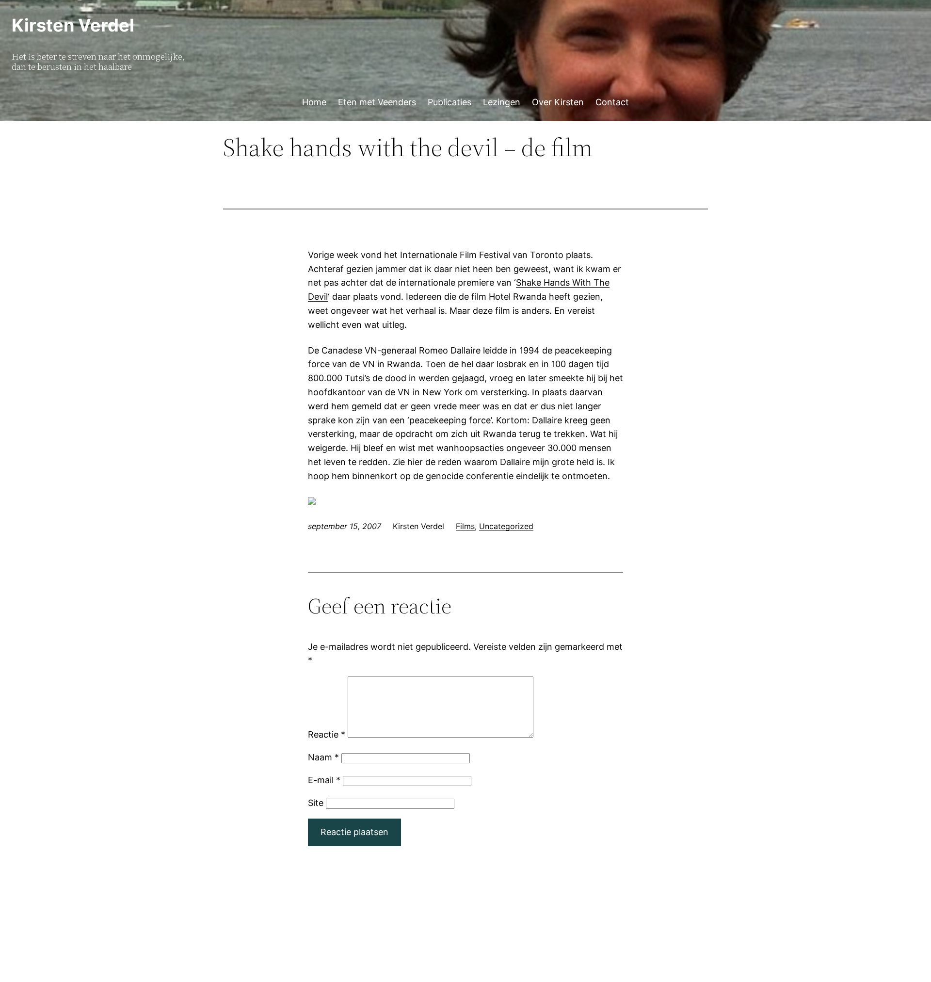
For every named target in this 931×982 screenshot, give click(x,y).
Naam (323, 757)
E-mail (324, 780)
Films (465, 526)
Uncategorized (506, 526)
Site (315, 803)
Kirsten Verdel (73, 25)
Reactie (326, 734)
